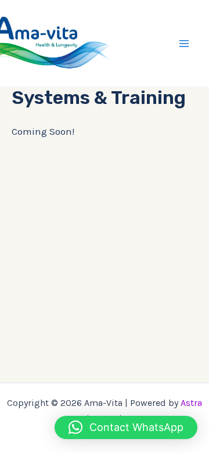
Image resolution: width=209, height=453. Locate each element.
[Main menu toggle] (184, 43)
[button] (126, 427)
